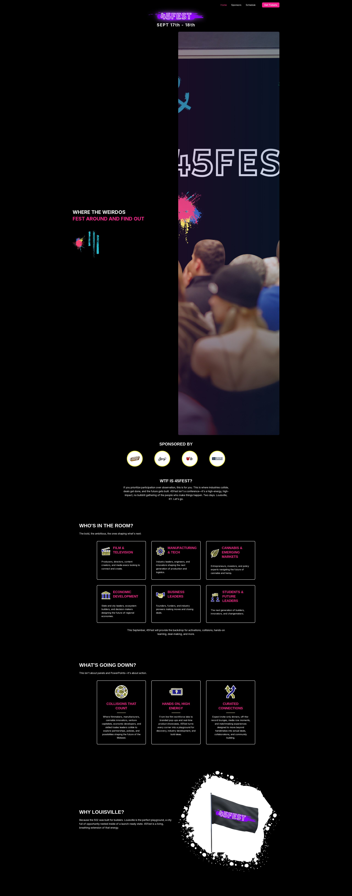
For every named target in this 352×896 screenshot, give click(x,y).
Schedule (250, 5)
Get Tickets (270, 5)
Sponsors (236, 5)
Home (223, 5)
